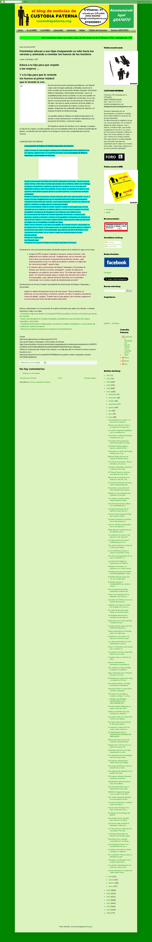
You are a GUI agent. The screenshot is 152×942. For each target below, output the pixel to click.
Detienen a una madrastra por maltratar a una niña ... (119, 494)
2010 (109, 910)
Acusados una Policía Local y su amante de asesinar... (120, 601)
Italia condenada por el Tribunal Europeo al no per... (120, 674)
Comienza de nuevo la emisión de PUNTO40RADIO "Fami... (119, 573)
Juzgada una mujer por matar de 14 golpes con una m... (119, 606)
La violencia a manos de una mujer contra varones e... (119, 728)
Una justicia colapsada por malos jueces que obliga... (118, 762)
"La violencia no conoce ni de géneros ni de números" (119, 536)
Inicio (20, 30)
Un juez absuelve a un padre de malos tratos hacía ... (120, 871)
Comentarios (112, 246)
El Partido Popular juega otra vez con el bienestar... (119, 578)
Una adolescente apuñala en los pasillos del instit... (120, 772)
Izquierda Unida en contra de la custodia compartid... (120, 690)
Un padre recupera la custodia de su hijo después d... (119, 520)
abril (110, 876)
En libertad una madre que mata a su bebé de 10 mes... (120, 679)
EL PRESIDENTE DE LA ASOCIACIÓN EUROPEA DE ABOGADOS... (119, 734)
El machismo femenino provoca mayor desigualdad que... (120, 484)
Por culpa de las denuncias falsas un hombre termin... (119, 611)
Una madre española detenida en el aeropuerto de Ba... (119, 798)
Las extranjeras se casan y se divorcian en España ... (119, 421)
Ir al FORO (45, 30)
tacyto (126, 361)
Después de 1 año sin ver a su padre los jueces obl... (119, 746)
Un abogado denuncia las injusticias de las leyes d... (118, 616)
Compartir (107, 273)
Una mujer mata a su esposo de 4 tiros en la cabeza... (120, 718)
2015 (109, 893)
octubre (112, 401)
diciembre (112, 394)
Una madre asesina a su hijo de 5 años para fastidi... (120, 546)
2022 (109, 375)
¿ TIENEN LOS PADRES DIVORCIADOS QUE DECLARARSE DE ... (117, 701)
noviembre (113, 398)
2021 (109, 379)
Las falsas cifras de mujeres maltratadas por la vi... (118, 541)
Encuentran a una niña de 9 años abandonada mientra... (119, 489)
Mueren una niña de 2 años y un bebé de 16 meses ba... (119, 426)
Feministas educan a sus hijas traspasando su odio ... (119, 751)
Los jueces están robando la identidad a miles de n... (118, 824)
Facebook (110, 209)
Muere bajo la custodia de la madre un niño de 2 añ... (118, 478)
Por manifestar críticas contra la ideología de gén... (120, 856)
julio (110, 411)
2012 (109, 903)
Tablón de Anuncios (98, 30)
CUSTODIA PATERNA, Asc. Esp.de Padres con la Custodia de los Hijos (128, 346)
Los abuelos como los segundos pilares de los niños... (120, 653)
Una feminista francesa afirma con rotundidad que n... (119, 505)
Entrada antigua (90, 378)
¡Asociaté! (58, 30)
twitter (82, 30)
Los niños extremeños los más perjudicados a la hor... (119, 643)
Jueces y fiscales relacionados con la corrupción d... (119, 525)
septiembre (113, 404)
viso (125, 364)
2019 (109, 385)
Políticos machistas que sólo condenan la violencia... (118, 713)
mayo (111, 417)
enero (111, 886)
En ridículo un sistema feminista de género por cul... (120, 437)
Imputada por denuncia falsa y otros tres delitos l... (119, 782)
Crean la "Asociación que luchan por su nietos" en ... (120, 648)
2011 (109, 906)
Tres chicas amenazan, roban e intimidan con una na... (120, 463)
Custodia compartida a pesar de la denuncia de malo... (120, 468)
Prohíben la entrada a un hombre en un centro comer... (120, 567)
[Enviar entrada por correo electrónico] (44, 362)
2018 (109, 388)
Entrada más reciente (28, 378)
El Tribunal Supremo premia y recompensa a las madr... (119, 473)
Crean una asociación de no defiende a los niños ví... (118, 595)
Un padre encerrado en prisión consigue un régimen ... (119, 850)
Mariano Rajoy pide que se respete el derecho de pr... (119, 457)
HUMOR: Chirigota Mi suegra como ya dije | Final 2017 (119, 793)
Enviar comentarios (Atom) (40, 382)
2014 (109, 897)
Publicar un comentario (31, 373)
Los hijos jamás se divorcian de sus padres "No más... (120, 830)
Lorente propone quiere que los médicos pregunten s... (120, 627)
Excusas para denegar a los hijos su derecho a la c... (118, 809)
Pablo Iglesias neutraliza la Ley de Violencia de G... (119, 531)
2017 (109, 392)
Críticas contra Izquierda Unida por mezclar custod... (119, 515)
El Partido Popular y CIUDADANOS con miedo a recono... (119, 584)
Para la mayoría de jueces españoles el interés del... (118, 590)
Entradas (110, 242)
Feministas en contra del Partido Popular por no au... (120, 452)
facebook (71, 30)
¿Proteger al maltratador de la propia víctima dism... (119, 861)
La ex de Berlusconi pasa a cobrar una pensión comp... (119, 552)
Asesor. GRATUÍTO (119, 30)
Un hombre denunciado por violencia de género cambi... (119, 442)
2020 (109, 382)
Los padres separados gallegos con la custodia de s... (120, 431)
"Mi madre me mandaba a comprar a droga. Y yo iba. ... (120, 695)
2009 (109, 913)
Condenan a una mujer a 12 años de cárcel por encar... (119, 637)
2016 (109, 890)
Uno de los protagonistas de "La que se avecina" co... (120, 557)
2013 (109, 900)
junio (111, 414)
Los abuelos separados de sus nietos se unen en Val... (119, 866)
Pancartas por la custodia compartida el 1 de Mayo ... (119, 840)
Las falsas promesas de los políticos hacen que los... (118, 510)
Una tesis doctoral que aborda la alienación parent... (119, 723)
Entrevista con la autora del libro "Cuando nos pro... (120, 622)
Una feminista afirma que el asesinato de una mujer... (118, 788)
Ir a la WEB (32, 30)
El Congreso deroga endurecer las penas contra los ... (119, 777)
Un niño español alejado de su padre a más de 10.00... (119, 707)
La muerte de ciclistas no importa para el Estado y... (119, 562)
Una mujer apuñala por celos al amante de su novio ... (120, 767)
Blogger (89, 927)
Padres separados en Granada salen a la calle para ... (119, 632)
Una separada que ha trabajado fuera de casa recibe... (120, 756)
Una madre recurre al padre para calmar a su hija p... (118, 819)
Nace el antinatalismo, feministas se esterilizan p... (119, 663)
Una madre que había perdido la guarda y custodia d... (119, 669)
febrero (111, 883)
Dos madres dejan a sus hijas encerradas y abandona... (119, 684)
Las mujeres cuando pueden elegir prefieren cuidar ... (119, 499)
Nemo (126, 358)
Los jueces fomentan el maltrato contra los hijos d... (120, 803)
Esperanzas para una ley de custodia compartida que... (119, 741)
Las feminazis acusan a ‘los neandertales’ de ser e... (118, 845)
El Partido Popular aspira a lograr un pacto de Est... (118, 447)
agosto (111, 407)
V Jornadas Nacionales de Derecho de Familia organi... (119, 835)
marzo (111, 880)
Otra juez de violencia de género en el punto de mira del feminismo (46, 329)
